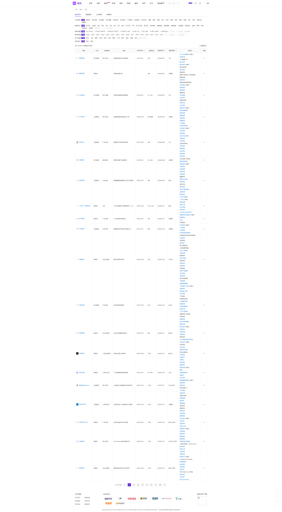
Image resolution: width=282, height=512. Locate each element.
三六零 (182, 199)
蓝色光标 (182, 474)
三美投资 (182, 230)
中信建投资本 (184, 301)
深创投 (182, 375)
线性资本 (182, 446)
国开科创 (182, 171)
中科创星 (182, 85)
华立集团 (182, 95)
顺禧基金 (182, 436)
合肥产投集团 (184, 271)
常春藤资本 (183, 462)
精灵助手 (87, 504)
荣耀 (181, 370)
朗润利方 (182, 411)
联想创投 (182, 87)
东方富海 (182, 273)
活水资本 (182, 151)
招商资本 (182, 329)
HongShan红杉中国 (185, 212)
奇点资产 (182, 477)
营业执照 (77, 501)
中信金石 (182, 342)
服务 (136, 3)
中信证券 (182, 347)
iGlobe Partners (184, 479)
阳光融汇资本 (184, 291)
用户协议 (77, 504)
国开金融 (182, 202)
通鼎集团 (182, 403)
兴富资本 (182, 156)
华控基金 (182, 431)
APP (144, 3)
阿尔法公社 (183, 426)
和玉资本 (182, 377)
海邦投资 (182, 57)
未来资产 (182, 469)
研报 (128, 3)
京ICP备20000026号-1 (151, 510)
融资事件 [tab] (78, 14)
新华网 (182, 400)
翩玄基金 (182, 416)
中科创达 (182, 141)
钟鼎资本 (182, 423)
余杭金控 (182, 263)
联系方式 (87, 501)
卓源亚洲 (182, 332)
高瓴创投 (182, 164)
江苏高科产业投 (184, 286)
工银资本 (182, 238)
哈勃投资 (182, 367)
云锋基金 (182, 166)
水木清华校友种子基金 (186, 339)
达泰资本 (182, 80)
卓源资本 (182, 334)
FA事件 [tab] (109, 14)
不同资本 (182, 146)
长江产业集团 (184, 250)
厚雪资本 (182, 133)
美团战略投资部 (184, 380)
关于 (151, 3)
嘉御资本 (182, 365)
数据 (81, 9)
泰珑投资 (182, 304)
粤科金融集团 (184, 110)
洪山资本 (182, 69)
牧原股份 (182, 90)
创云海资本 (183, 258)
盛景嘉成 (182, 324)
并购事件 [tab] (88, 14)
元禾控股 (182, 293)
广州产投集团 (184, 197)
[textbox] (178, 3)
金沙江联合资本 (184, 136)
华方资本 (182, 97)
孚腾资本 (182, 429)
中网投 (182, 360)
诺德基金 (182, 118)
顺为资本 (182, 362)
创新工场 (182, 204)
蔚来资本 (182, 383)
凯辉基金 (182, 217)
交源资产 (182, 357)
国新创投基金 (184, 161)
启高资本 (182, 454)
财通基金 (182, 120)
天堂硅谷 (182, 138)
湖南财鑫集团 (184, 283)
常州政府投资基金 (185, 232)
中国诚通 (182, 169)
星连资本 (182, 327)
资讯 (121, 3)
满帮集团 (182, 398)
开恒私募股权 (184, 306)
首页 (90, 3)
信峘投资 (182, 393)
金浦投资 (182, 192)
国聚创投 (182, 319)
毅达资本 (182, 64)
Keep (181, 220)
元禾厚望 (182, 131)
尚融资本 (182, 108)
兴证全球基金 (184, 125)
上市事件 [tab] (99, 14)
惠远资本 (182, 464)
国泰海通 (182, 113)
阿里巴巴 (182, 456)
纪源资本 (182, 413)
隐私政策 (87, 497)
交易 (113, 3)
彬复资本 (182, 209)
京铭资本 (182, 355)
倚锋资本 (182, 288)
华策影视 (182, 253)
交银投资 (182, 266)
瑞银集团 (182, 115)
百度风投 (182, 451)
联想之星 (182, 449)
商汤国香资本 (184, 372)
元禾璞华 (182, 128)
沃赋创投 (182, 174)
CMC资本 (183, 207)
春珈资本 (182, 153)
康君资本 (182, 434)
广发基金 (182, 123)
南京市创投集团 (184, 189)
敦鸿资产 (182, 243)
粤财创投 (182, 187)
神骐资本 (182, 148)
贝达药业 (182, 103)
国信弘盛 (182, 309)
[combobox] (178, 3)
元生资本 (182, 418)
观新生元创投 (184, 179)
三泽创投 (182, 227)
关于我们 (77, 497)
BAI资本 (182, 421)
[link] (76, 9)
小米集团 (182, 390)
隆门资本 (182, 62)
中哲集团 (182, 281)
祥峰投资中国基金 (185, 215)
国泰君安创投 (184, 349)
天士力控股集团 (184, 54)
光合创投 (182, 105)
